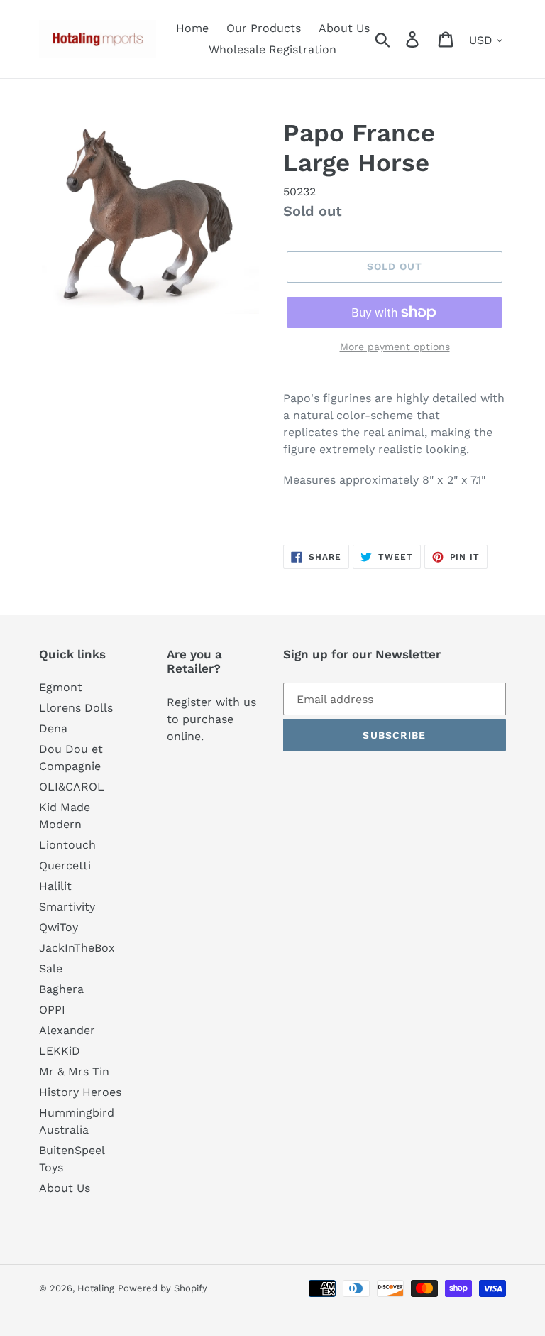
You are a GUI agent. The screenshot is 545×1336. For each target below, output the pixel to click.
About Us (64, 1188)
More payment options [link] (395, 346)
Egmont (60, 687)
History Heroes (80, 1092)
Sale (50, 968)
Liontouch (67, 845)
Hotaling (95, 1288)
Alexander (67, 1030)
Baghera (61, 989)
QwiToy (58, 927)
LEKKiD (59, 1051)
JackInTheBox (77, 948)
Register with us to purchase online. (211, 719)
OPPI (52, 1009)
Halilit (55, 886)
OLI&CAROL (71, 786)
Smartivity (67, 906)
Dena (53, 728)
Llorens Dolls (76, 708)
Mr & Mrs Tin (74, 1071)
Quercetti (65, 865)
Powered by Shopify (162, 1288)
